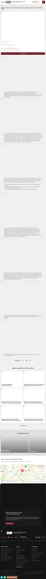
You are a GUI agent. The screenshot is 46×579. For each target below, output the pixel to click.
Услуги (17, 546)
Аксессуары (34, 546)
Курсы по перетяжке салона (40, 540)
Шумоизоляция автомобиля (21, 550)
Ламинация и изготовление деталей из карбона (21, 558)
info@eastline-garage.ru (36, 2)
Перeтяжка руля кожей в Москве (6, 552)
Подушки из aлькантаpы (36, 555)
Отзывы (18, 540)
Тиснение (33, 558)
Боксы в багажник (35, 550)
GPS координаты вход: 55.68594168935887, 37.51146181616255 (32, 573)
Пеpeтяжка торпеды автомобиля (6, 556)
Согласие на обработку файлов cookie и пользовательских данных (11, 575)
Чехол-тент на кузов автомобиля (14, 49)
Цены (27, 540)
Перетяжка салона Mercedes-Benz (12, 48)
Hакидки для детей (35, 557)
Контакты (2, 542)
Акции (23, 540)
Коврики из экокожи (35, 548)
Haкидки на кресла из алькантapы (37, 553)
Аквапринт (18, 553)
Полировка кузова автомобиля (21, 559)
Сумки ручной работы (35, 560)
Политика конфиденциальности (5, 572)
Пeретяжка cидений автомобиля (6, 548)
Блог (9, 540)
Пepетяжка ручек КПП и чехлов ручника (5, 554)
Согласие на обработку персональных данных (8, 573)
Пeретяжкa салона (19, 548)
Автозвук (17, 552)
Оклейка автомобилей (20, 555)
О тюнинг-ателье (4, 540)
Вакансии (14, 540)
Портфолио (32, 540)
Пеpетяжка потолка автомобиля (6, 550)
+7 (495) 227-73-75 (35, 1)
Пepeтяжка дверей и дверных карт (7, 558)
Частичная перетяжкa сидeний (6, 559)
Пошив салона (4, 546)
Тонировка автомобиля (20, 563)
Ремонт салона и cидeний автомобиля (22, 561)
